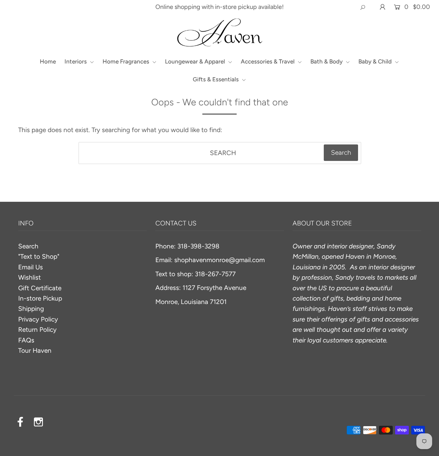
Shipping (31, 309)
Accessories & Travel (268, 61)
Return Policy (37, 330)
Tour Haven (34, 350)
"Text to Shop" (38, 256)
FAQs (26, 340)
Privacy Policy (38, 319)
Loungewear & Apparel (195, 61)
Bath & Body (327, 61)
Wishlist (29, 277)
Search (28, 246)
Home (48, 61)
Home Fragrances (127, 61)
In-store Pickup (40, 298)
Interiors (76, 61)
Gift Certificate (39, 288)
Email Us (30, 267)
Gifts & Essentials (216, 79)
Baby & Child (375, 61)
